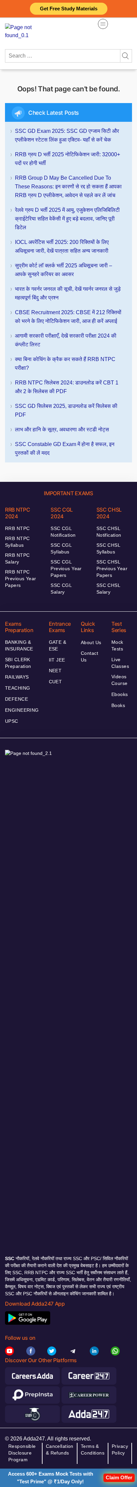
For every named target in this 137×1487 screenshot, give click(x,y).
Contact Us (89, 656)
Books (118, 705)
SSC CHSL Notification (108, 532)
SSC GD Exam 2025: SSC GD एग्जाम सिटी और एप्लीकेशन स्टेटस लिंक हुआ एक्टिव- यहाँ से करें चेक (67, 135)
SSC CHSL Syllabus (108, 548)
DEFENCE (16, 699)
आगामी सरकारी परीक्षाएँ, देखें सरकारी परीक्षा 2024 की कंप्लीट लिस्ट (65, 340)
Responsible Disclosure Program (22, 1453)
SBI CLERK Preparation (18, 663)
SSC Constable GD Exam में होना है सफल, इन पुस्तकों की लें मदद (64, 448)
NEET (55, 670)
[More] (102, 23)
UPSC (11, 721)
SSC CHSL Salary (108, 589)
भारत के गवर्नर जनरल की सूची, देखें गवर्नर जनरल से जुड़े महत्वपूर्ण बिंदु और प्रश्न (68, 293)
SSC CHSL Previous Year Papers (111, 568)
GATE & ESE (58, 645)
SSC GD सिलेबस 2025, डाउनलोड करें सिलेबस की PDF (66, 410)
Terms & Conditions (92, 1450)
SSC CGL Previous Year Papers (66, 568)
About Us (91, 642)
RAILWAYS (17, 677)
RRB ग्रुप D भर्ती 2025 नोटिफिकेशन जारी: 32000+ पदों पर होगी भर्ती (67, 159)
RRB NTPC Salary (17, 558)
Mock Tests (117, 645)
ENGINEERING (22, 710)
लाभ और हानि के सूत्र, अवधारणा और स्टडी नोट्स (62, 429)
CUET (55, 681)
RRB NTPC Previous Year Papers (20, 578)
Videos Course (119, 680)
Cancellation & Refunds (59, 1450)
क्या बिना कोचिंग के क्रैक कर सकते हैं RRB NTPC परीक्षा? (65, 363)
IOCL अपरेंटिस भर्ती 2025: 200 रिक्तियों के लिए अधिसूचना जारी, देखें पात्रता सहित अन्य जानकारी (62, 246)
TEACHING (17, 688)
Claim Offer (119, 1477)
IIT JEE (57, 660)
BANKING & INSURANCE (19, 645)
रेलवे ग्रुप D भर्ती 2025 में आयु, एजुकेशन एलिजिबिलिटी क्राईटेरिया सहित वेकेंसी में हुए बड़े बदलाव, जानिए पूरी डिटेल (67, 218)
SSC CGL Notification (63, 532)
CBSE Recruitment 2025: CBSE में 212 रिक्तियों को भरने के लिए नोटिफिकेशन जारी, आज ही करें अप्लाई (68, 317)
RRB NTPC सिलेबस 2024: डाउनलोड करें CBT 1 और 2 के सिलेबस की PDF (66, 387)
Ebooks (119, 694)
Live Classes (120, 663)
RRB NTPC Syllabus (17, 542)
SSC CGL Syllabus (61, 548)
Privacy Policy (120, 1450)
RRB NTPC (17, 528)
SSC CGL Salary (61, 589)
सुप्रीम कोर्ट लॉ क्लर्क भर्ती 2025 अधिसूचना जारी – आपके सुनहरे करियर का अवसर (63, 270)
